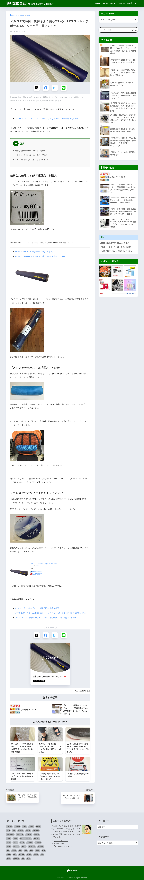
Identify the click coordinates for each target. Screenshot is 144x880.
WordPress (10, 834)
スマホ (9, 846)
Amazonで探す (37, 571)
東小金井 (21, 855)
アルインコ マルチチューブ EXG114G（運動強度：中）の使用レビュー (45, 618)
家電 (31, 851)
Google (31, 826)
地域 (20, 851)
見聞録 (97, 3)
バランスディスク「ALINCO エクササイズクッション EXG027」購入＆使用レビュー (51, 613)
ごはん (15, 838)
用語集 (36, 855)
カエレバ (38, 565)
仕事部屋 (40, 846)
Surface (20, 830)
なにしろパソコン (25, 838)
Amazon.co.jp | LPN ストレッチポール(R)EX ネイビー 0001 (40, 256)
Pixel (8, 830)
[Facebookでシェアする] (46, 88)
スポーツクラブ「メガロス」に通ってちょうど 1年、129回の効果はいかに (47, 119)
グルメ (22, 842)
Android (17, 826)
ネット (24, 846)
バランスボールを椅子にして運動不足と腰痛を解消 (37, 608)
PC (136, 3)
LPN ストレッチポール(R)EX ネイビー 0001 (44, 564)
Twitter (28, 830)
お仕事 (105, 3)
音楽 (28, 859)
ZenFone (28, 834)
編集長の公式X (60, 843)
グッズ (15, 842)
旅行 (14, 855)
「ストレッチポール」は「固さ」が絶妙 (31, 155)
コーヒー (121, 3)
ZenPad (36, 834)
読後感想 (16, 859)
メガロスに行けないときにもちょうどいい (32, 159)
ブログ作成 (31, 846)
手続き (37, 851)
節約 (42, 855)
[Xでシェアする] (37, 88)
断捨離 (9, 855)
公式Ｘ (112, 3)
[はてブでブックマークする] (55, 88)
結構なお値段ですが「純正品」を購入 (30, 150)
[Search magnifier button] (135, 30)
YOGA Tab (20, 834)
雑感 (23, 859)
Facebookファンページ (63, 846)
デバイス (16, 846)
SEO (13, 830)
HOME (73, 870)
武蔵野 (29, 855)
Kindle (38, 826)
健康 (88, 691)
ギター (9, 842)
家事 (25, 851)
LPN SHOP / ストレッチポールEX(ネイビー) (34, 252)
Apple (24, 826)
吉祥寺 (129, 3)
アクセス (36, 838)
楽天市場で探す (37, 574)
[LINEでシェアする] (64, 88)
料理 (43, 851)
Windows (36, 830)
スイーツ (38, 842)
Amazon (9, 826)
